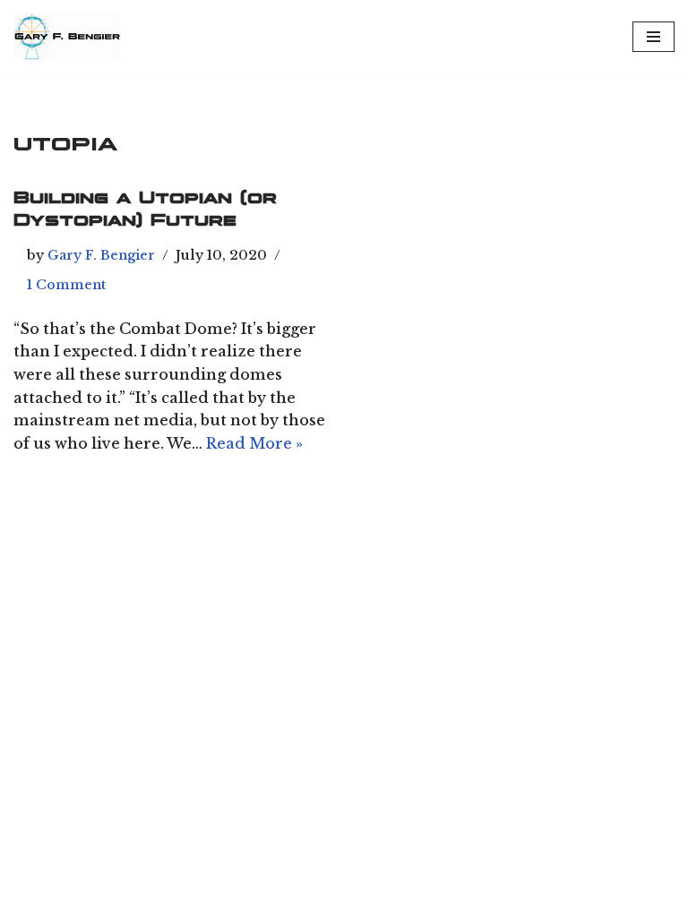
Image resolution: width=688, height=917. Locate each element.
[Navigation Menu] (653, 36)
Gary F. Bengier (101, 255)
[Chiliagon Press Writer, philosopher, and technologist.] (67, 36)
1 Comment (66, 285)
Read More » (254, 443)
